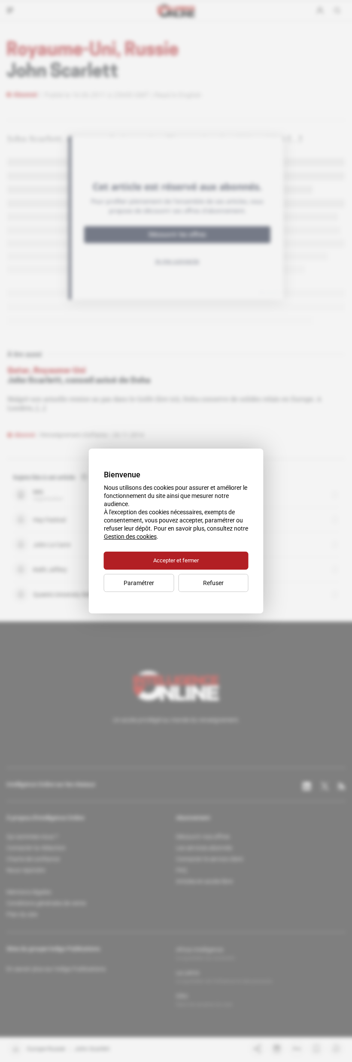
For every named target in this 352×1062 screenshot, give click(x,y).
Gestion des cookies (130, 536)
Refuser (213, 583)
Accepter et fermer (176, 560)
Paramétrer (139, 583)
